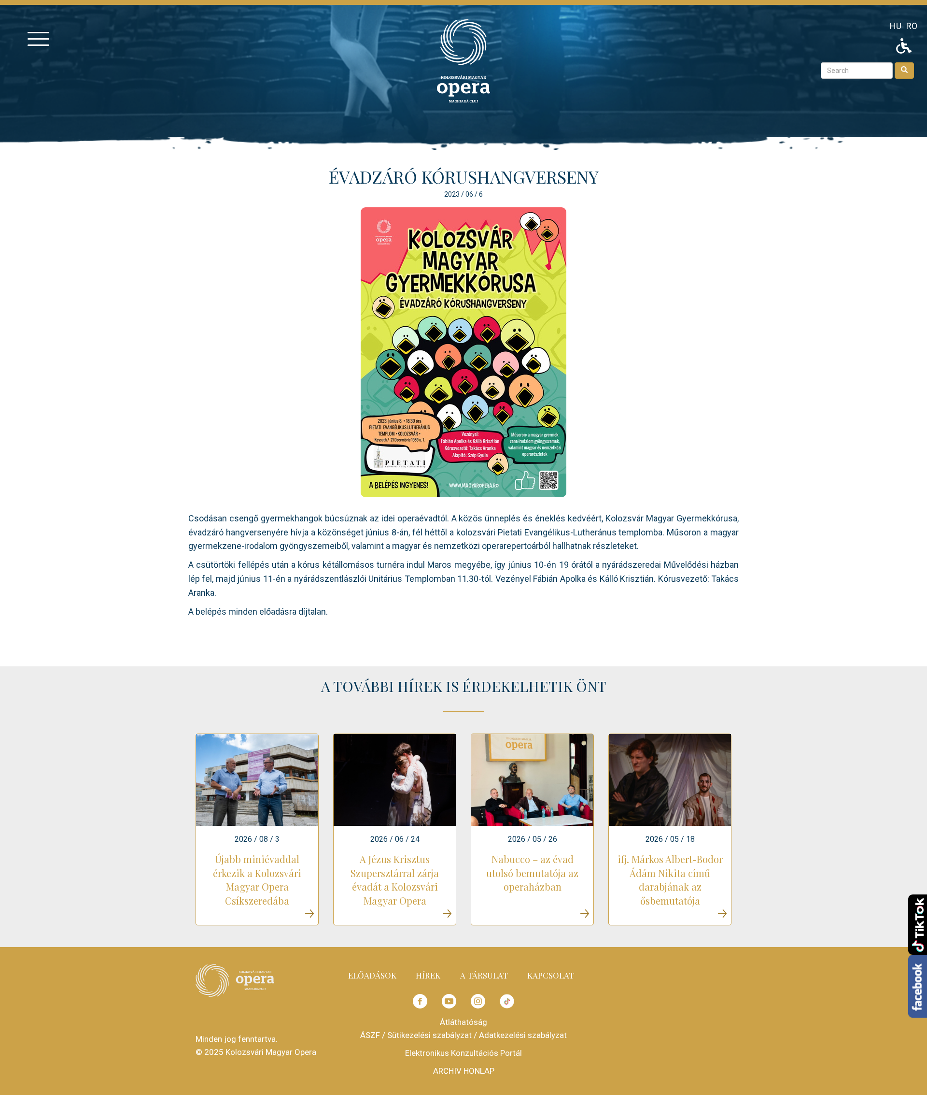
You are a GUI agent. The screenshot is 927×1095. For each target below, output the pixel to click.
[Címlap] (463, 60)
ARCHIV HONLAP (463, 1071)
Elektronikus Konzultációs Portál (463, 1053)
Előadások (372, 975)
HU (895, 26)
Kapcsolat (550, 975)
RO (911, 26)
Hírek (428, 975)
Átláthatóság (463, 1022)
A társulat (484, 975)
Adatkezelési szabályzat (523, 1035)
